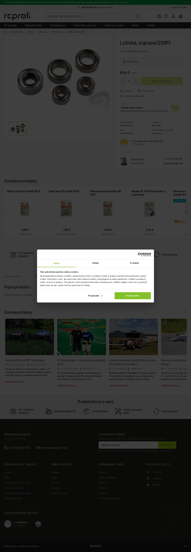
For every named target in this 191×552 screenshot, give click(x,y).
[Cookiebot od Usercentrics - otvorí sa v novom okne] (139, 254)
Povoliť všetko (132, 295)
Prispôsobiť (93, 295)
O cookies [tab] (134, 263)
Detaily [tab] (95, 263)
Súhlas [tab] (56, 263)
